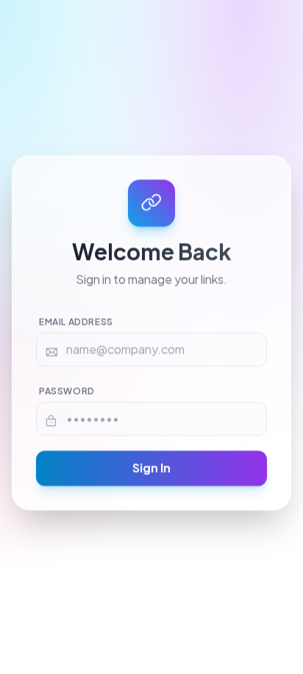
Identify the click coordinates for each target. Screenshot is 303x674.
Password (67, 392)
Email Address (76, 323)
